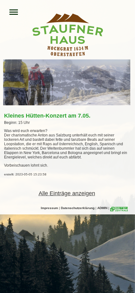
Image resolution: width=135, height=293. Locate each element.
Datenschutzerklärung (77, 208)
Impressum (49, 208)
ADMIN (102, 208)
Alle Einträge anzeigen (67, 193)
